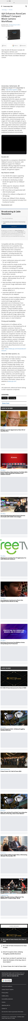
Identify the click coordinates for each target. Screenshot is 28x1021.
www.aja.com (12, 381)
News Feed (5, 24)
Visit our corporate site (12, 976)
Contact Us (4, 1008)
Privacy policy (5, 992)
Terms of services (18, 230)
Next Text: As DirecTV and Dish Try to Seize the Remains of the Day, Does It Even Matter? (14, 960)
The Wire (10, 9)
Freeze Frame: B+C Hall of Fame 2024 (14, 966)
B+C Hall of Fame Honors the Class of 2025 (14, 940)
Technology (4, 9)
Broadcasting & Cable (14, 24)
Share (5, 45)
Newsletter (24, 45)
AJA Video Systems (12, 90)
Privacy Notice (20, 232)
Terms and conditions (7, 986)
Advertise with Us (6, 1005)
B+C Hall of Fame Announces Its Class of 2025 (15, 946)
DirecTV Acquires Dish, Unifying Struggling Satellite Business (13, 953)
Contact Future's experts (7, 989)
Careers (3, 1002)
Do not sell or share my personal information (12, 1011)
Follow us (16, 45)
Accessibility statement (7, 999)
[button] (2, 6)
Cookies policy (5, 995)
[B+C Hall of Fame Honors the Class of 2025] (14, 936)
